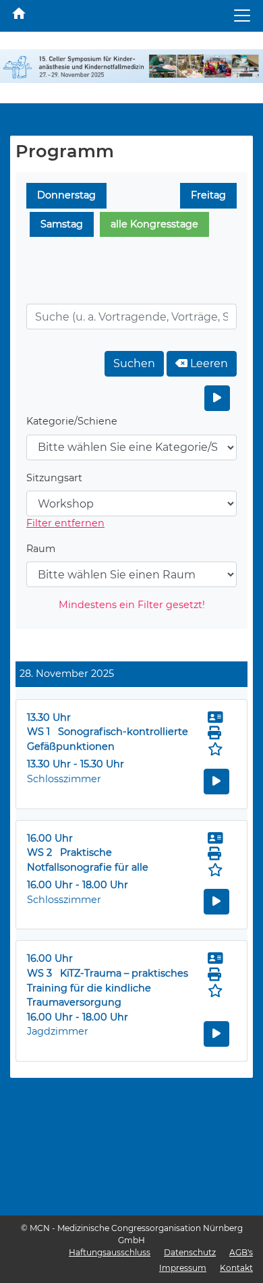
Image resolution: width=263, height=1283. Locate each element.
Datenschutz (190, 1252)
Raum (40, 549)
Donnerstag (66, 195)
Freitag (208, 195)
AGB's (241, 1252)
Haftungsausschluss (109, 1252)
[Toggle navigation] (242, 15)
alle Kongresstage (154, 224)
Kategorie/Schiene (71, 421)
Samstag (61, 224)
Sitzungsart (54, 478)
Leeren (207, 363)
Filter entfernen (65, 523)
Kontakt (236, 1268)
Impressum (182, 1268)
